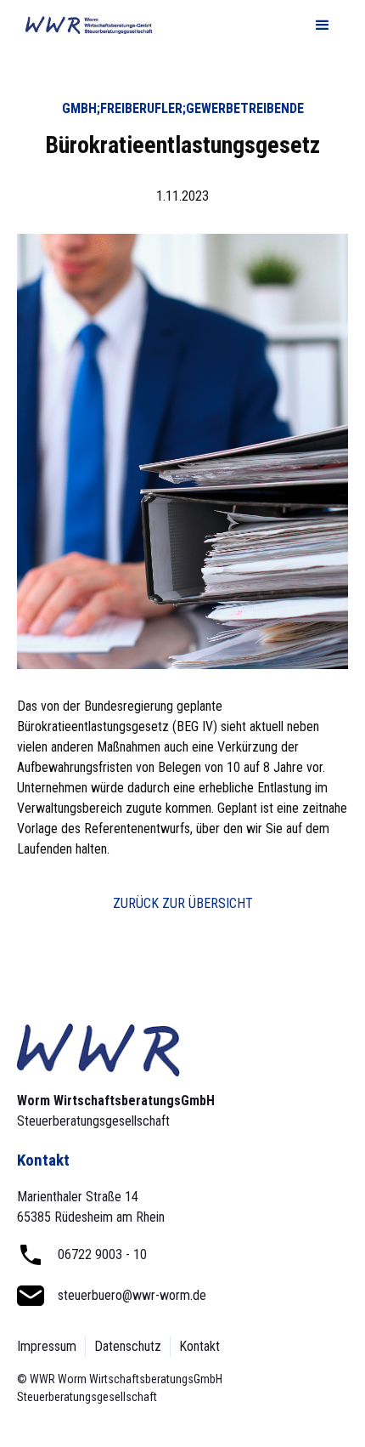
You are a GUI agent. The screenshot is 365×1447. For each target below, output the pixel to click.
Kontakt (199, 1346)
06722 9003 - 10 (102, 1254)
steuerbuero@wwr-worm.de (132, 1295)
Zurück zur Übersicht (183, 903)
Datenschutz (127, 1346)
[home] (85, 26)
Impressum (46, 1346)
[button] (322, 25)
